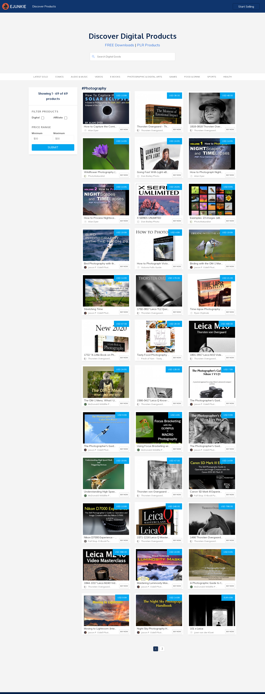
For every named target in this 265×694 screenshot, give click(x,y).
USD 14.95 (121, 141)
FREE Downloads (119, 45)
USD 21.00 (227, 278)
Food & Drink (192, 76)
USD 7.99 (228, 369)
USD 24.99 (174, 552)
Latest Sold (40, 76)
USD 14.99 (121, 278)
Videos (99, 76)
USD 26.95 (174, 187)
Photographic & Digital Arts (144, 76)
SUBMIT (53, 147)
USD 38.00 (174, 95)
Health (227, 76)
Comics (59, 76)
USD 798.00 (227, 506)
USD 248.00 (174, 506)
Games (173, 76)
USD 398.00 (121, 552)
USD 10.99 (121, 95)
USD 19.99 (121, 232)
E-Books (115, 76)
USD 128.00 (174, 369)
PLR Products (148, 45)
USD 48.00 (227, 95)
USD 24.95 (174, 141)
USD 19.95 (121, 460)
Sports (211, 76)
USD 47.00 (121, 324)
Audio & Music (79, 76)
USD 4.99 (175, 232)
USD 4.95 (175, 415)
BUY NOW (124, 129)
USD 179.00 (174, 278)
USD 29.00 (174, 324)
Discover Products (44, 6)
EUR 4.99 (228, 597)
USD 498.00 (227, 324)
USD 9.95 (228, 187)
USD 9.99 (122, 415)
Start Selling (246, 6)
